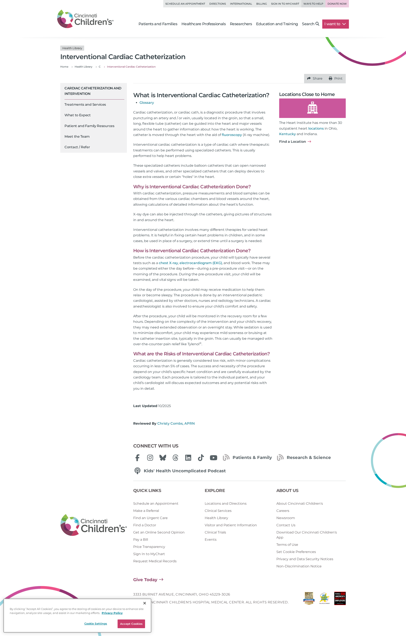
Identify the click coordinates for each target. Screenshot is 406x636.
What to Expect (77, 115)
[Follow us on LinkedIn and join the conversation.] (188, 457)
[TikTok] (201, 457)
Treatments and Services (85, 105)
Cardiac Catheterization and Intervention (92, 91)
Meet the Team (77, 136)
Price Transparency (149, 547)
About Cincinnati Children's (299, 504)
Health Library (216, 518)
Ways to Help (313, 3)
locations (316, 128)
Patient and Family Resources (89, 126)
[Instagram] (150, 457)
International (241, 3)
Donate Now (337, 3)
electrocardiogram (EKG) (201, 263)
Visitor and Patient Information (231, 525)
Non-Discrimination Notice (299, 566)
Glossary (147, 103)
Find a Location (292, 142)
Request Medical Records (155, 561)
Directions (217, 3)
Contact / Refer (77, 147)
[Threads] (175, 457)
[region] (77, 616)
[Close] (144, 603)
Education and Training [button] (277, 24)
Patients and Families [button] (158, 24)
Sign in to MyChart (285, 3)
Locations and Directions (226, 504)
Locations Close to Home (307, 94)
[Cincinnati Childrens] (93, 525)
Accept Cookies (131, 623)
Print (338, 78)
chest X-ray (168, 263)
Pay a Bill (140, 540)
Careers (282, 511)
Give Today (145, 579)
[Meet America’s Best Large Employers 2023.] (340, 599)
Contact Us (285, 525)
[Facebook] (137, 457)
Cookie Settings (95, 623)
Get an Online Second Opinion (159, 532)
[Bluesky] (163, 457)
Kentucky (287, 134)
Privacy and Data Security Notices (304, 559)
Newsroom (285, 518)
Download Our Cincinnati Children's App (306, 534)
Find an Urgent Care (150, 518)
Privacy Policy (112, 613)
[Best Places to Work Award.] (324, 599)
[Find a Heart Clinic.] (312, 108)
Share (317, 78)
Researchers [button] (241, 24)
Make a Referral (146, 511)
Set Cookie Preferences (296, 552)
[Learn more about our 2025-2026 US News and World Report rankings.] (309, 599)
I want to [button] (332, 24)
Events (211, 540)
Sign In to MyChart (149, 554)
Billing (261, 3)
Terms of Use (287, 545)
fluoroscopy (232, 135)
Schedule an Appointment (185, 3)
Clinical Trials (215, 532)
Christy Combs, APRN (176, 423)
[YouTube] (213, 457)
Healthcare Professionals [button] (203, 24)
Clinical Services (218, 511)
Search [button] (308, 24)
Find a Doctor (144, 525)
